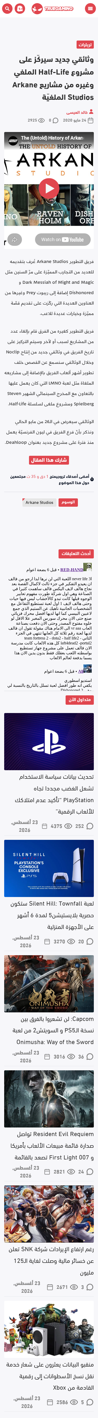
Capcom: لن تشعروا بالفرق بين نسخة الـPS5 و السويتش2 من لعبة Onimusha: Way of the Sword (53, 1029)
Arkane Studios (39, 502)
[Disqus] (49, 626)
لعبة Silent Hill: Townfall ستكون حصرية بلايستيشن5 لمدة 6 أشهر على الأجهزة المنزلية (52, 914)
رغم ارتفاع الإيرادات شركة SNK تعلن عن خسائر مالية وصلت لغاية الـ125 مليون (51, 1260)
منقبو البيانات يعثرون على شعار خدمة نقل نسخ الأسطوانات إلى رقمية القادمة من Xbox (50, 1375)
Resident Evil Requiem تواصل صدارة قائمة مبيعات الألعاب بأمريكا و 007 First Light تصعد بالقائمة (52, 1145)
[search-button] (7, 8)
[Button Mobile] (90, 8)
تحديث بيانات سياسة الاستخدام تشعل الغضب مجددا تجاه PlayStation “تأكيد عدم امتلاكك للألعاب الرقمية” (54, 793)
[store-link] (19, 8)
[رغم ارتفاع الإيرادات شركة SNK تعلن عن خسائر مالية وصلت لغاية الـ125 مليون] (49, 1214)
